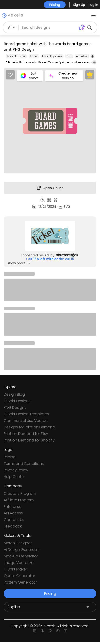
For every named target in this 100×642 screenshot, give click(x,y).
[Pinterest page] (50, 631)
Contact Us (14, 519)
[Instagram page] (35, 631)
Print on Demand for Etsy (26, 433)
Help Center (14, 476)
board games (52, 56)
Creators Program (20, 493)
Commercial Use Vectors (26, 420)
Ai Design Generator (22, 549)
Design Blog (14, 394)
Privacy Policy (16, 470)
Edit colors (34, 75)
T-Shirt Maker (15, 569)
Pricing (10, 457)
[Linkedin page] (65, 631)
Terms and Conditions (24, 463)
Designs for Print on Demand (29, 427)
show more (16, 263)
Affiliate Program (19, 500)
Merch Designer (18, 543)
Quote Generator (19, 575)
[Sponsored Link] (50, 235)
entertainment (86, 56)
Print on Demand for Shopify (29, 440)
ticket (33, 56)
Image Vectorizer (19, 562)
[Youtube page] (58, 631)
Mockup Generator (21, 556)
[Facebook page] (42, 631)
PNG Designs (15, 407)
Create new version (67, 75)
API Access (13, 513)
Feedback (13, 526)
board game (16, 56)
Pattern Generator (20, 582)
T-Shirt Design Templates (26, 414)
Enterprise (12, 506)
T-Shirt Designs (17, 401)
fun (69, 56)
